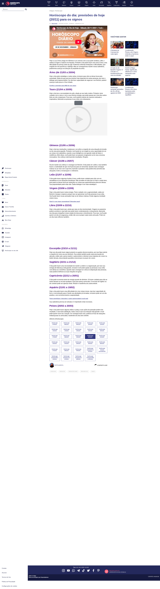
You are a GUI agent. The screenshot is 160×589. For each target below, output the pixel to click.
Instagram (8, 237)
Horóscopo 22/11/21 (55, 342)
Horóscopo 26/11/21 (102, 342)
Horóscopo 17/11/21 (55, 336)
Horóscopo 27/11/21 (55, 350)
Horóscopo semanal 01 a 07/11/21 (90, 350)
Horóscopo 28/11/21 (66, 350)
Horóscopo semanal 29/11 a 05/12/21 (90, 358)
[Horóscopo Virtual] (13, 3)
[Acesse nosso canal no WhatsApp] (73, 570)
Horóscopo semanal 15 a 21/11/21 (66, 358)
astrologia (53, 371)
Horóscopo (58, 11)
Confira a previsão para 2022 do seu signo (62, 85)
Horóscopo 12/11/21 (55, 330)
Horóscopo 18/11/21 (66, 336)
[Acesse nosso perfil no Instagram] (63, 570)
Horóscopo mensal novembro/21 (102, 350)
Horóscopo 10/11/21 (90, 323)
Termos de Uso (6, 577)
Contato (4, 568)
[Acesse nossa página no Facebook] (93, 570)
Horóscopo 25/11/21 (90, 342)
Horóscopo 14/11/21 (78, 330)
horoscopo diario (73, 371)
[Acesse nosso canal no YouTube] (68, 570)
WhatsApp (8, 228)
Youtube (7, 232)
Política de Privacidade (8, 581)
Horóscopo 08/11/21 (66, 323)
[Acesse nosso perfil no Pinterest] (98, 570)
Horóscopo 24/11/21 (78, 342)
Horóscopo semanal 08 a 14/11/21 (54, 358)
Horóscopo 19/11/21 (78, 336)
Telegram (7, 246)
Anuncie (4, 572)
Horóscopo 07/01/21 (55, 323)
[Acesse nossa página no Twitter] (88, 570)
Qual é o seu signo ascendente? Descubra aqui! (64, 201)
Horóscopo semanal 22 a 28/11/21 (78, 358)
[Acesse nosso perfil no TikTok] (83, 570)
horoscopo (62, 371)
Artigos (51, 11)
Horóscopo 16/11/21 (102, 330)
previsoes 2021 (84, 371)
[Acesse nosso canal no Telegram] (78, 570)
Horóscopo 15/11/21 (90, 330)
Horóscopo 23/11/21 (66, 342)
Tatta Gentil (54, 23)
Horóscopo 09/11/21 (78, 323)
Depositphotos (45, 577)
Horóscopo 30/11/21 (78, 350)
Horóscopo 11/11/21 (102, 323)
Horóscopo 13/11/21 (66, 330)
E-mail (7, 241)
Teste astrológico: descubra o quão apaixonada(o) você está (68, 298)
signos (93, 371)
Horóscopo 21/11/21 (102, 336)
